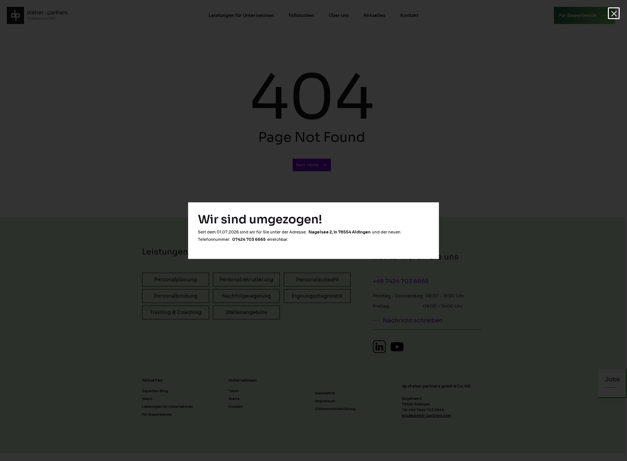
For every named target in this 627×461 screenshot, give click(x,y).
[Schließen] (614, 13)
